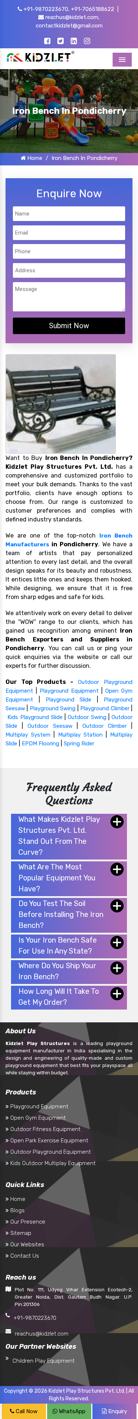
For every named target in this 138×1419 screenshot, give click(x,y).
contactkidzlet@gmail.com (69, 25)
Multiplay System (28, 734)
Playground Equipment (69, 691)
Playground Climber (104, 708)
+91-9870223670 (35, 1318)
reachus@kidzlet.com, (72, 17)
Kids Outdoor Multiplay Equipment (52, 1163)
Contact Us (24, 1256)
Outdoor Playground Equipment (50, 1152)
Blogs (17, 1210)
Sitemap (20, 1233)
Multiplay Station (80, 734)
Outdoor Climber (104, 726)
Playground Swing (52, 708)
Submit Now (69, 325)
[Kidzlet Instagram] (87, 41)
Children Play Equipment (44, 1361)
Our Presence (27, 1221)
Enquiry (117, 1411)
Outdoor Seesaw (50, 726)
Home (34, 158)
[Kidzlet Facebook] (47, 41)
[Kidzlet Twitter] (60, 41)
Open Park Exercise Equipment (48, 1140)
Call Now (26, 1411)
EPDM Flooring (40, 743)
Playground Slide (69, 699)
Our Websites (26, 1244)
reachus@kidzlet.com (41, 1333)
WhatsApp (71, 1411)
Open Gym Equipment (37, 1118)
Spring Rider (79, 743)
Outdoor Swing (87, 717)
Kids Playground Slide (35, 717)
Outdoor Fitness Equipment (45, 1129)
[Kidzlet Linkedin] (74, 41)
